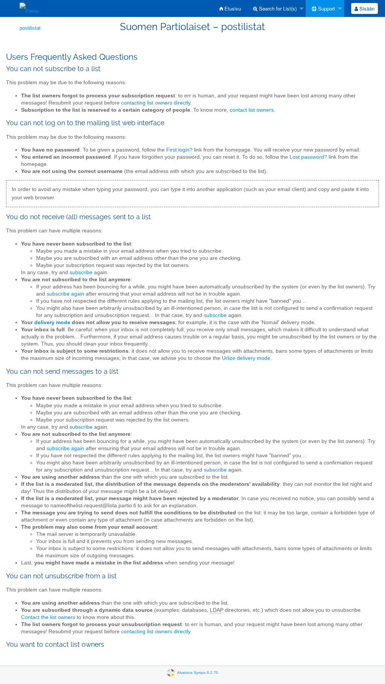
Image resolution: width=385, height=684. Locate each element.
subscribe (81, 272)
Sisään (366, 8)
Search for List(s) (277, 8)
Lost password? (308, 157)
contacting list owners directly (155, 103)
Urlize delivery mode (246, 358)
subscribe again (65, 294)
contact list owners (252, 110)
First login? (179, 150)
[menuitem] (230, 8)
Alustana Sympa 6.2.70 (197, 672)
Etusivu (232, 8)
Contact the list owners (48, 617)
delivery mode (52, 322)
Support (326, 8)
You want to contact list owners (55, 644)
